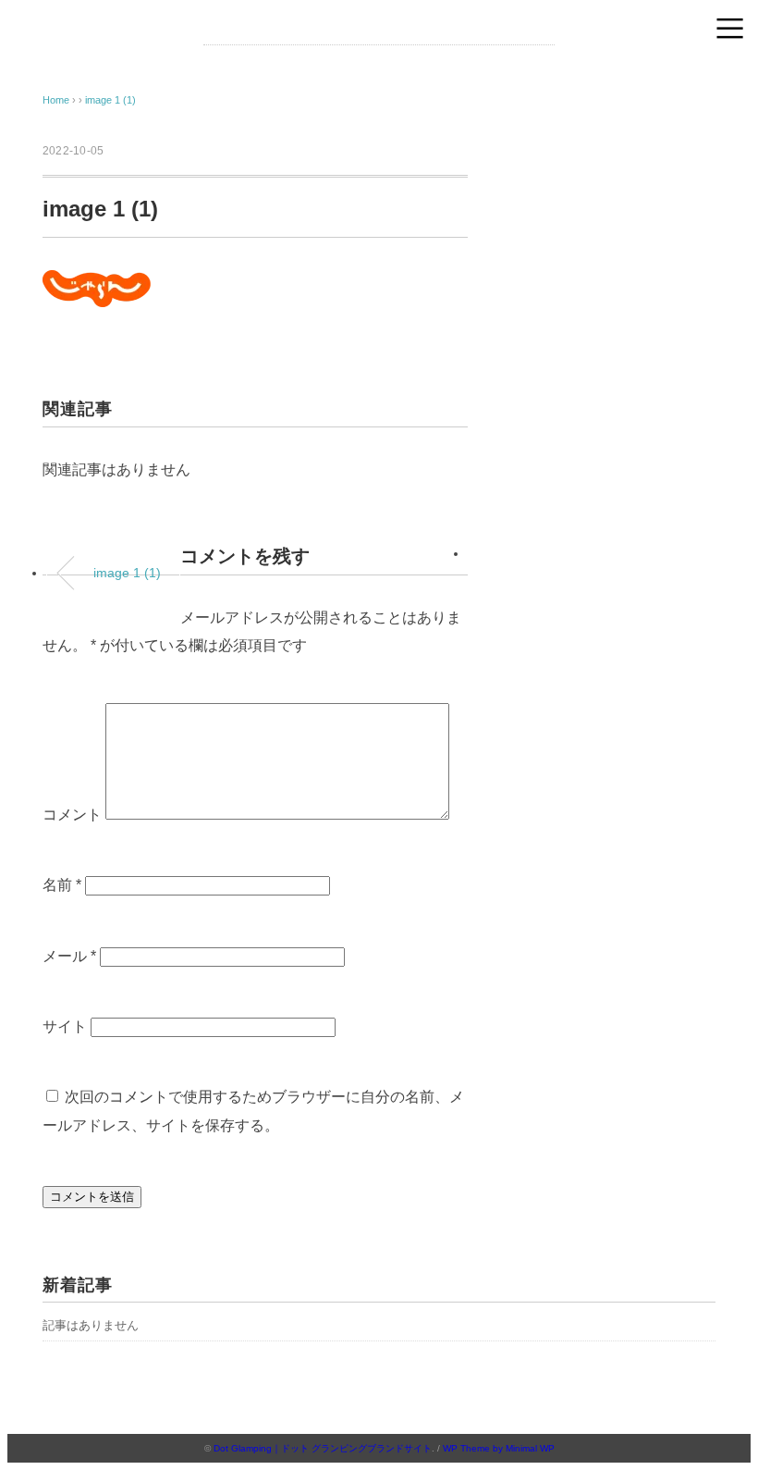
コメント (72, 814)
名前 (62, 885)
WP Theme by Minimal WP (499, 1448)
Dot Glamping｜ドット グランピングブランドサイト (323, 1448)
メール (69, 956)
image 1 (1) (110, 99)
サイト (65, 1026)
